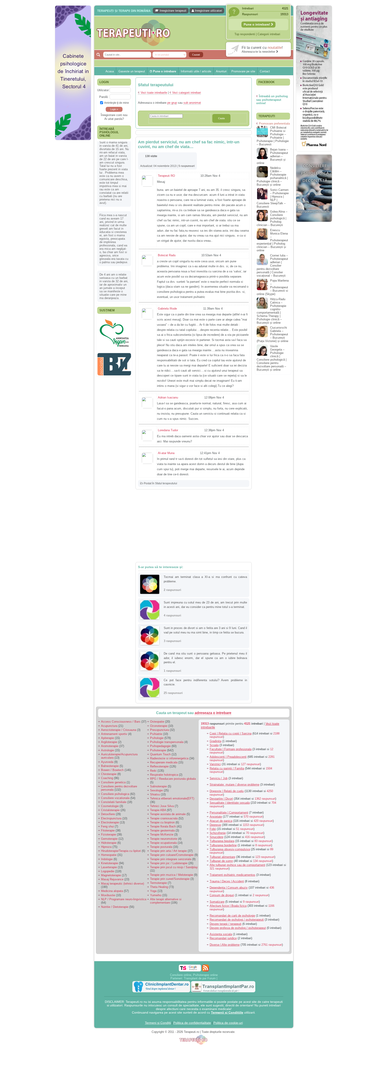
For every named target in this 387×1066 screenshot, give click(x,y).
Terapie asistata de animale (168, 814)
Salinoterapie (158, 786)
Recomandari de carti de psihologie (232, 915)
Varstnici (215, 764)
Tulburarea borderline (223, 845)
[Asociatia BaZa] (114, 324)
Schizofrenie (218, 833)
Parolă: (103, 97)
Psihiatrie (156, 734)
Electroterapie (110, 822)
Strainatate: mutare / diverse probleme (234, 784)
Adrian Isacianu (168, 397)
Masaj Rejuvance (112, 879)
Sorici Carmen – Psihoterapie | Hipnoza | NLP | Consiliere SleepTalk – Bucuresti (273, 198)
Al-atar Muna (166, 453)
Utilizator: (103, 90)
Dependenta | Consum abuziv (229, 887)
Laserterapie (109, 867)
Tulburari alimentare (222, 857)
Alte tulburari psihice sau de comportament (237, 865)
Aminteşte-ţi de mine (116, 102)
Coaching (107, 778)
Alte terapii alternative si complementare (165, 901)
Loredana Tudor (168, 430)
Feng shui (107, 826)
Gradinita (215, 741)
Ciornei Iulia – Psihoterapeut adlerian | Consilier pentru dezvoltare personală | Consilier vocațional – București (272, 265)
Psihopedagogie (160, 746)
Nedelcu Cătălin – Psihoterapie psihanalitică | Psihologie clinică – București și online (272, 176)
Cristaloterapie (110, 810)
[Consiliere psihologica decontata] (314, 224)
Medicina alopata (112, 891)
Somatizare (217, 901)
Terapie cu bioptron (162, 822)
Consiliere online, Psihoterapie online (194, 975)
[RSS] (205, 968)
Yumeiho (155, 895)
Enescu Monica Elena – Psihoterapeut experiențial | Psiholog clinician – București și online (272, 240)
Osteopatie (157, 721)
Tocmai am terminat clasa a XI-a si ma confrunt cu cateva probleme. (205, 579)
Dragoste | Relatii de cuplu (227, 791)
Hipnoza (106, 846)
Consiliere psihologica (115, 794)
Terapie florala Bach (163, 826)
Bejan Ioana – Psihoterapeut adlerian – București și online (272, 156)
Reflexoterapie (159, 766)
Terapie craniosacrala (164, 818)
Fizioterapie (108, 834)
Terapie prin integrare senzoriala (170, 859)
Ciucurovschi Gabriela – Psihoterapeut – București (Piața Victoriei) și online (272, 334)
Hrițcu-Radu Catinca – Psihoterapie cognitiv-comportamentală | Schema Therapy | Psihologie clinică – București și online (271, 310)
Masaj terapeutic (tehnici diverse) (122, 883)
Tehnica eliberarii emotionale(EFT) (172, 798)
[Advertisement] (73, 210)
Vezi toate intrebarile (154, 92)
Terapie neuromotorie (163, 838)
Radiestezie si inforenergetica (169, 758)
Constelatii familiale (113, 802)
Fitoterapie (108, 830)
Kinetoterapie (109, 863)
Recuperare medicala (163, 762)
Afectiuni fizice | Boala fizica (228, 905)
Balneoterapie (110, 766)
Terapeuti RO (166, 175)
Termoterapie (158, 883)
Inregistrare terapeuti (172, 10)
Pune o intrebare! (257, 24)
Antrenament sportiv (114, 734)
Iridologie (107, 859)
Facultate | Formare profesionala (231, 749)
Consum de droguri (222, 895)
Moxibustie (108, 895)
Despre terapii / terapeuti (225, 924)
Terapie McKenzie (161, 834)
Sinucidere (216, 837)
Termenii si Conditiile (227, 1012)
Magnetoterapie (111, 875)
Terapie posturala (161, 846)
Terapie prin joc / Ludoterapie (168, 863)
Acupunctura (109, 726)
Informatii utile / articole (196, 71)
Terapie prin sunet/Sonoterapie (169, 879)
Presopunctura (159, 730)
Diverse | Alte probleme (225, 944)
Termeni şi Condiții (158, 1023)
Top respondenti (244, 34)
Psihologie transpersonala (166, 742)
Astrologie (107, 750)
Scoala (214, 745)
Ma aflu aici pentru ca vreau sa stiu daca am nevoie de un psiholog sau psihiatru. (113, 245)
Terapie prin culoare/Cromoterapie (172, 855)
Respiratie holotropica (164, 774)
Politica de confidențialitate (192, 1023)
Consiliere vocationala (115, 798)
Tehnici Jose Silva (162, 806)
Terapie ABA (158, 810)
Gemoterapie (109, 838)
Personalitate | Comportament (229, 812)
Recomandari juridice (223, 938)
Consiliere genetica (113, 782)
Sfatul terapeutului (166, 483)
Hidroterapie (108, 842)
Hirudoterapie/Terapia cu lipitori (121, 851)
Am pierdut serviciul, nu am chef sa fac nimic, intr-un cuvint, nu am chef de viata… (188, 144)
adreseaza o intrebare (213, 713)
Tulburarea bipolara (222, 841)
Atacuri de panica (221, 821)
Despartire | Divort (221, 798)
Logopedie (107, 871)
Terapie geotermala (162, 830)
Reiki (153, 770)
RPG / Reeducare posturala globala (173, 778)
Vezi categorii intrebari (186, 92)
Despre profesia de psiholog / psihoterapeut (238, 928)
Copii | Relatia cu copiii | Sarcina (231, 733)
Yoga (153, 891)
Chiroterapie (108, 774)
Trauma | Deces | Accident (227, 881)
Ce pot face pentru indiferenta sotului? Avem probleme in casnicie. (205, 682)
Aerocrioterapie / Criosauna (118, 730)
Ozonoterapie (158, 726)
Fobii (213, 829)
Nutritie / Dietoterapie (114, 907)
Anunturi (221, 71)
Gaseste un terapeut (131, 71)
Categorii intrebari (269, 34)
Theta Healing (159, 887)
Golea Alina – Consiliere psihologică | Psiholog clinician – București (272, 218)
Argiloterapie (109, 742)
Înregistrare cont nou (114, 115)
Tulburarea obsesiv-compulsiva (230, 849)
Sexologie (156, 790)
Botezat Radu (167, 255)
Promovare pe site (243, 71)
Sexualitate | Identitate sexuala (230, 802)
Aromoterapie (109, 746)
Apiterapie (107, 738)
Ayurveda (107, 762)
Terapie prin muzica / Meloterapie (171, 874)
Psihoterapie (158, 750)
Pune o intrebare (164, 71)
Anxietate (216, 816)
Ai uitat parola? (114, 119)
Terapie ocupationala (163, 842)
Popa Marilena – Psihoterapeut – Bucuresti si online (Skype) (273, 287)
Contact (265, 71)
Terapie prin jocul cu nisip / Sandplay (174, 867)
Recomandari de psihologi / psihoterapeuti (237, 919)
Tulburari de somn (221, 861)
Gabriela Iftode (167, 308)
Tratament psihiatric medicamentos (232, 874)
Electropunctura (111, 818)
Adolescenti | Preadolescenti (228, 756)
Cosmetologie (110, 806)
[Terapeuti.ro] (195, 32)
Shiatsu (155, 794)
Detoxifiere (108, 814)
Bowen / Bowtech (112, 770)
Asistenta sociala (221, 934)
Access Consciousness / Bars (120, 721)
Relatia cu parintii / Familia (227, 768)
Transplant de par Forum (200, 978)
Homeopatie (108, 855)
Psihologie (156, 738)
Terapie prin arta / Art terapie (168, 851)
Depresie (215, 825)
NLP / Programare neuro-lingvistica (123, 899)
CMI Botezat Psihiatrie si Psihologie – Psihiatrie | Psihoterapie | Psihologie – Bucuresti (273, 136)
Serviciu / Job (219, 778)
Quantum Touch (160, 754)
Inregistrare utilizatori (208, 10)
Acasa (109, 71)
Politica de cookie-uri (228, 1023)
